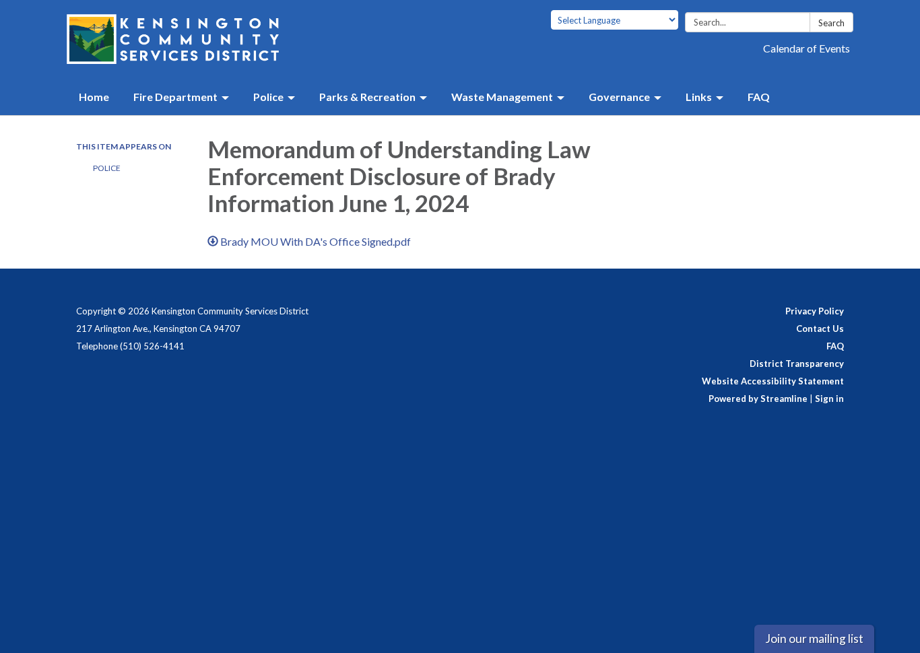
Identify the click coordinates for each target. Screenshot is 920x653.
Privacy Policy (814, 311)
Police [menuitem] (268, 96)
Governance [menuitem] (619, 96)
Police (107, 168)
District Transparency (797, 363)
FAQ (835, 346)
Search (831, 23)
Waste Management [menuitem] (502, 96)
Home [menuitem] (94, 96)
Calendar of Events (806, 48)
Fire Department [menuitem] (175, 96)
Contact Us (820, 328)
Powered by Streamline (758, 398)
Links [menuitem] (699, 96)
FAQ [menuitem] (759, 96)
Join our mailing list (814, 638)
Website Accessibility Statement (773, 381)
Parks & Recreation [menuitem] (367, 96)
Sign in (829, 398)
